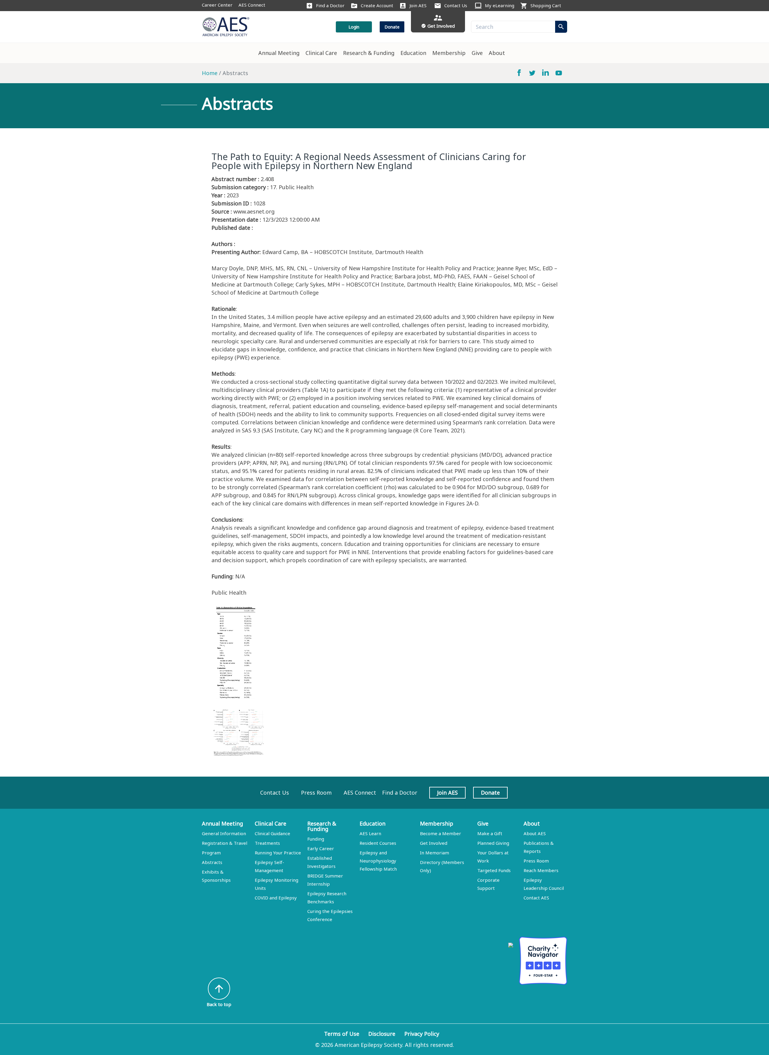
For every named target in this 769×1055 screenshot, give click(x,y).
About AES (535, 833)
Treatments (267, 843)
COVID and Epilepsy (276, 898)
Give (477, 52)
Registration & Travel (224, 843)
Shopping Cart (545, 5)
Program (211, 853)
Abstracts (212, 862)
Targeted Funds (494, 870)
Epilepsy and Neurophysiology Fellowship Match (378, 861)
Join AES (418, 5)
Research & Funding (368, 52)
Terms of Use (341, 1033)
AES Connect (252, 5)
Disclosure (381, 1033)
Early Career (320, 848)
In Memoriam (434, 853)
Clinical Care (321, 52)
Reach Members (541, 870)
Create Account (377, 5)
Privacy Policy (421, 1033)
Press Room (316, 792)
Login (353, 27)
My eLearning (499, 5)
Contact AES (536, 898)
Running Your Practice (278, 853)
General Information (224, 833)
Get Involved (433, 843)
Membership (449, 52)
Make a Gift (489, 833)
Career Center (217, 5)
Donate (392, 27)
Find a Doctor (330, 5)
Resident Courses (378, 843)
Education (413, 52)
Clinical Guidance (272, 833)
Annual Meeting (278, 52)
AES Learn (370, 833)
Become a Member (440, 833)
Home (209, 73)
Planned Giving (493, 843)
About (497, 52)
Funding (315, 839)
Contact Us (455, 5)
